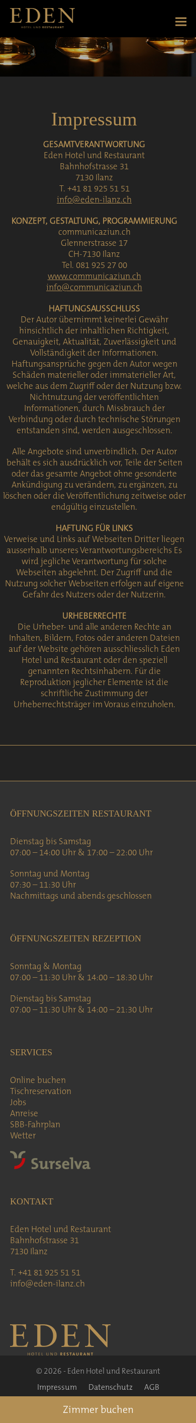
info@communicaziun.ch (94, 287)
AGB (151, 1387)
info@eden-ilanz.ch (94, 199)
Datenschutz (110, 1387)
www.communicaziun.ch (94, 276)
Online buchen (38, 1080)
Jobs (18, 1102)
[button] (180, 22)
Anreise (24, 1113)
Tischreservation (40, 1091)
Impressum (57, 1387)
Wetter (23, 1135)
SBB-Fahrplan (35, 1124)
